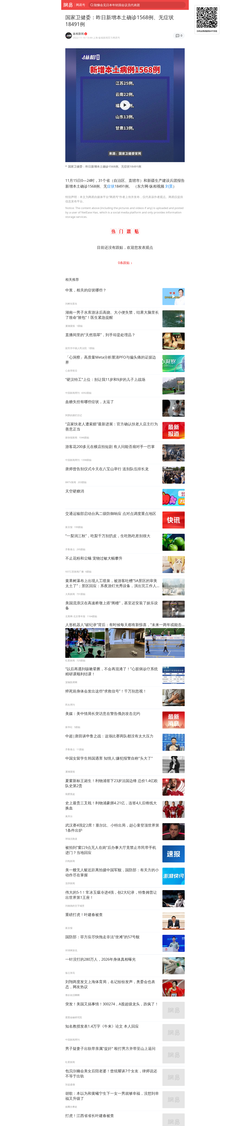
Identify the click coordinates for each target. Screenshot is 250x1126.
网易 (68, 5)
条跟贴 (124, 262)
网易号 (80, 5)
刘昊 (169, 186)
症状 (111, 186)
